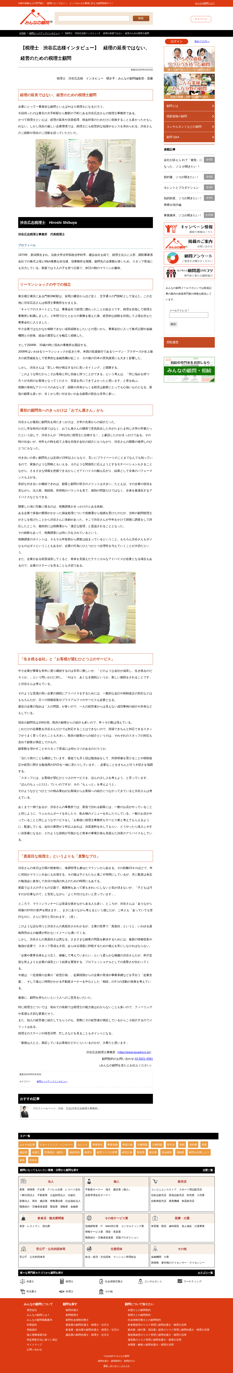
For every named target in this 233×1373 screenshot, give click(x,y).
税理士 (88, 1152)
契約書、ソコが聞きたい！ (188, 177)
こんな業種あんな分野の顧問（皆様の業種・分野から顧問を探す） (189, 86)
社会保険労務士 (114, 1281)
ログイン (176, 41)
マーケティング (193, 1281)
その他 (182, 1248)
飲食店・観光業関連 (51, 1218)
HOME (22, 33)
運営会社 (32, 1310)
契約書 (193, 1144)
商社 (34, 1200)
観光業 (153, 1152)
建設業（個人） (122, 1189)
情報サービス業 (94, 1231)
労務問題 (157, 1144)
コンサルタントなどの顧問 (184, 126)
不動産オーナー (94, 1189)
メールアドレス (179, 310)
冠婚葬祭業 (91, 1226)
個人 (116, 1181)
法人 (51, 1181)
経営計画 (127, 1152)
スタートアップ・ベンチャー (56, 1144)
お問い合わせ (34, 1349)
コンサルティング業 (132, 1226)
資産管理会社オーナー (98, 1195)
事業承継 (112, 1144)
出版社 (72, 1195)
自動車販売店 (158, 1200)
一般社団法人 (27, 1195)
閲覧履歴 (172, 342)
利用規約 (32, 1324)
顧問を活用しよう (199, 1152)
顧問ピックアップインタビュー (44, 33)
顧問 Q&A (173, 137)
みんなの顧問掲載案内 (39, 1319)
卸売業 (190, 1195)
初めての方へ (202, 41)
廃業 (204, 1144)
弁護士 (36, 1152)
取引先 (171, 1144)
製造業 (141, 1152)
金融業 (74, 1206)
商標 (182, 1144)
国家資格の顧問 (177, 116)
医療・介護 (182, 1218)
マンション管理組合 (124, 1256)
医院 (163, 1226)
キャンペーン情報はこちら (189, 229)
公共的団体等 (37, 1256)
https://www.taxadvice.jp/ (134, 1052)
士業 (166, 1256)
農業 (22, 1189)
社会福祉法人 (73, 1200)
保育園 (155, 1226)
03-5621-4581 (144, 1058)
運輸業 (180, 1152)
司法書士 (31, 1291)
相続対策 (75, 1152)
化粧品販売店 (158, 1195)
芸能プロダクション (127, 1237)
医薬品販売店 (176, 1195)
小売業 (201, 1195)
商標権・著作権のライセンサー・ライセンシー (178, 1262)
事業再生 (97, 1144)
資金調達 (167, 1152)
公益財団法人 (57, 1195)
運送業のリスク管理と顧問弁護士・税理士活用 (154, 1339)
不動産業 (42, 1195)
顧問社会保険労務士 (77, 1319)
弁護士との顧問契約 (139, 1310)
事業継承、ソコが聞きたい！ (188, 215)
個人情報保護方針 (37, 1334)
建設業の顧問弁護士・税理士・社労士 (87, 1334)
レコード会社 (72, 1189)
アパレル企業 (55, 1189)
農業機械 (174, 1200)
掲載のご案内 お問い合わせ (189, 243)
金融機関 (156, 1256)
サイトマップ (34, 1344)
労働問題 (142, 1144)
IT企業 (41, 1189)
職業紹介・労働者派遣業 (33, 1206)
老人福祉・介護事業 (193, 1226)
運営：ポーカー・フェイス (116, 1366)
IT (101, 1226)
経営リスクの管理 (107, 1152)
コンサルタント (153, 1281)
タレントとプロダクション (188, 187)
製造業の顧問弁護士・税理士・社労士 (87, 1324)
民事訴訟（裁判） (54, 1152)
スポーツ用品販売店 (190, 1189)
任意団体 (116, 1248)
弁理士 (69, 1291)
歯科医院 (174, 1226)
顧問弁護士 (72, 1310)
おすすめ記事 (27, 1144)
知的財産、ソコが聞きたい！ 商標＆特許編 (188, 201)
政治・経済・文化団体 (98, 1256)
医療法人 (24, 1200)
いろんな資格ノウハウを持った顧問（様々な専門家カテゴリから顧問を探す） (189, 59)
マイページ (201, 18)
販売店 (182, 1181)
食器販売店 (188, 1200)
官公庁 (23, 1256)
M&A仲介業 (112, 1226)
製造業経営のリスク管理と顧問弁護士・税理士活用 (157, 1334)
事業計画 (127, 1144)
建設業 (23, 1152)
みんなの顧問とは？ (205, 3)
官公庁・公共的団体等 (50, 1248)
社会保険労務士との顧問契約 (144, 1319)
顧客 (22, 1160)
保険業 (31, 1189)
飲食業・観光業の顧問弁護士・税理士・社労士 (92, 1329)
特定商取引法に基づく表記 (42, 1339)
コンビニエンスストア (164, 1189)
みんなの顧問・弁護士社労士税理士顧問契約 (36, 18)
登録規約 (32, 1329)
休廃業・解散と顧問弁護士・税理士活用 (151, 1344)
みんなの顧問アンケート (189, 258)
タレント (83, 1144)
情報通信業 (56, 1200)
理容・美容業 (113, 1231)
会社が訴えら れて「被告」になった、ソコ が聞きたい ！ (188, 163)
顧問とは (172, 105)
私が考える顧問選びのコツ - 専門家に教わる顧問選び (189, 272)
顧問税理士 (72, 1314)
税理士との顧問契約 (139, 1314)
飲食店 (33, 1160)
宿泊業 (46, 1226)
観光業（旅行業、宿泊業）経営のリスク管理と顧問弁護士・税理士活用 (168, 1329)
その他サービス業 (116, 1218)
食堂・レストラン (29, 1226)
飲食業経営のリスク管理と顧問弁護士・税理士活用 (157, 1324)
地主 (108, 1189)
